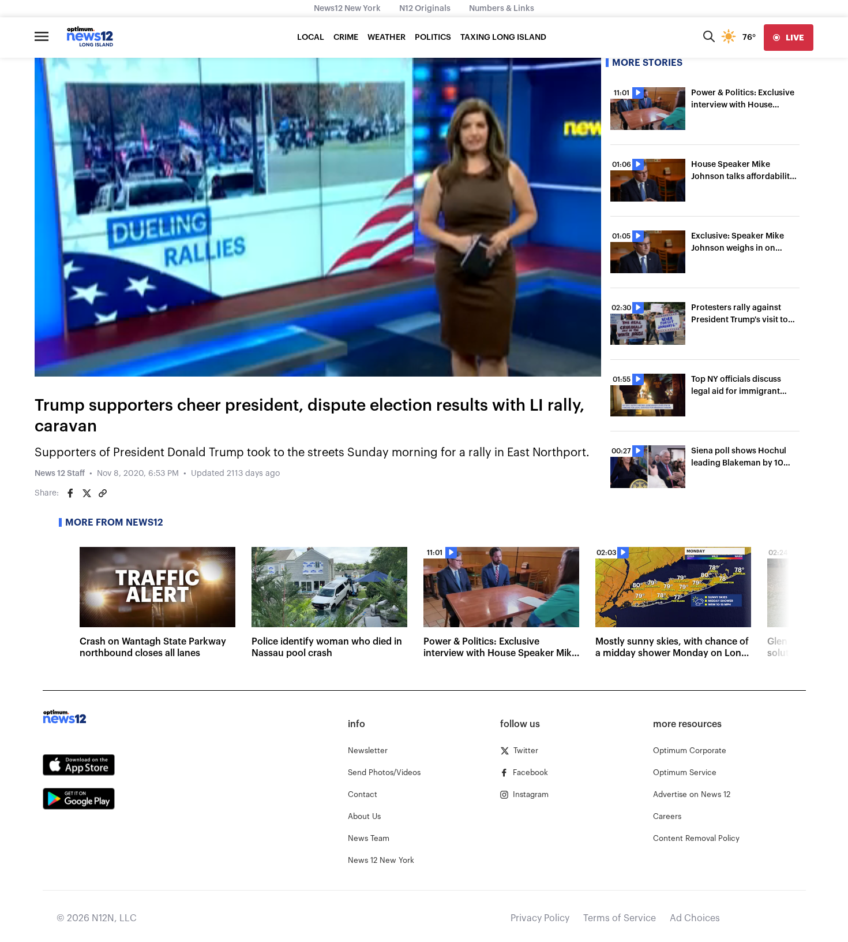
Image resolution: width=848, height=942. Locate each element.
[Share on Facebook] (70, 493)
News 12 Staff (60, 474)
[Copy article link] (102, 493)
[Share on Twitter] (86, 493)
